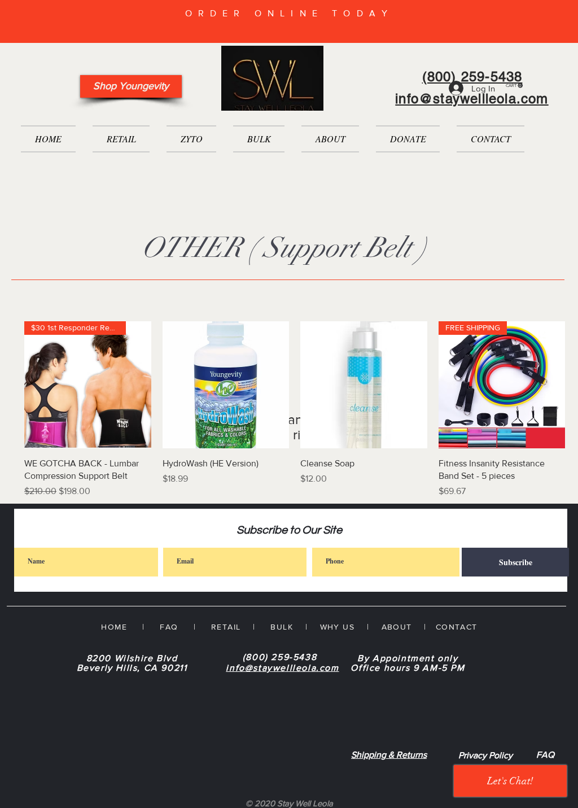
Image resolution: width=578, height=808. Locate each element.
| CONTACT (445, 626)
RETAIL (225, 626)
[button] (514, 85)
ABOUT (397, 626)
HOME (114, 626)
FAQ (545, 754)
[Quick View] (226, 384)
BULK (280, 626)
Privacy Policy (485, 755)
